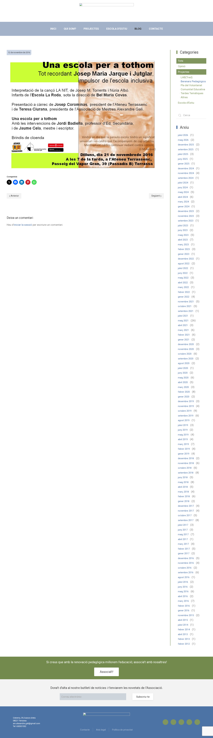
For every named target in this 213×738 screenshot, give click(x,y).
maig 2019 (183, 434)
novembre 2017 (186, 510)
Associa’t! (106, 672)
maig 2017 (183, 534)
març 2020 (183, 387)
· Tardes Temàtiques (191, 93)
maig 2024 (183, 192)
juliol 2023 (183, 225)
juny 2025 (183, 159)
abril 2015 (183, 620)
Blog (138, 28)
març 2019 (183, 444)
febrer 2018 (184, 496)
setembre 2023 (185, 220)
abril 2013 (183, 634)
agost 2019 (183, 420)
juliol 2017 (183, 525)
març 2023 (183, 244)
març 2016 (183, 601)
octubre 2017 (184, 515)
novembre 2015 (186, 615)
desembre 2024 (186, 168)
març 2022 (183, 287)
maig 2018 (183, 482)
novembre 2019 (186, 406)
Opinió (181, 66)
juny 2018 (183, 477)
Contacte (156, 28)
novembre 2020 (186, 349)
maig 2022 (183, 277)
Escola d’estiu (116, 28)
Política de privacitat (122, 729)
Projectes (91, 28)
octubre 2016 (184, 567)
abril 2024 (183, 197)
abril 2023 (183, 239)
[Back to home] (106, 10)
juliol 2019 (183, 425)
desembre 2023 (186, 211)
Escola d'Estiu (186, 102)
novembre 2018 (186, 463)
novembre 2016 (186, 563)
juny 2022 (183, 273)
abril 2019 (183, 439)
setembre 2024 (185, 178)
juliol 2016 (183, 582)
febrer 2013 (184, 639)
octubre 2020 (184, 353)
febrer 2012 (184, 643)
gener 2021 (183, 339)
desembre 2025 (186, 144)
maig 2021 (183, 320)
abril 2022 (183, 282)
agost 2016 (183, 577)
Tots (180, 60)
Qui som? (70, 28)
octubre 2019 (184, 410)
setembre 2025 (185, 149)
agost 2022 (183, 263)
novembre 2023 (186, 216)
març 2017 (183, 544)
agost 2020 (183, 363)
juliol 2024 (183, 182)
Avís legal (101, 729)
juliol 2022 (183, 268)
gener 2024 (183, 206)
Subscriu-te (143, 696)
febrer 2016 (184, 605)
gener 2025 (183, 163)
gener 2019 (183, 453)
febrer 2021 (184, 334)
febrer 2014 (184, 629)
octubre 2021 (184, 306)
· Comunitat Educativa (192, 89)
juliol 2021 (183, 315)
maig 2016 (183, 591)
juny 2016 (183, 586)
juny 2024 (183, 187)
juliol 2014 (183, 624)
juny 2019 (183, 429)
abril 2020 (183, 382)
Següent (155, 196)
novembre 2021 (186, 301)
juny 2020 (183, 372)
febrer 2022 (184, 292)
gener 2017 (183, 553)
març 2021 (183, 330)
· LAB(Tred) (186, 77)
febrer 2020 (184, 391)
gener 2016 (183, 610)
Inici (53, 28)
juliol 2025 (183, 154)
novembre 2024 (186, 173)
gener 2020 (183, 396)
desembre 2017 (186, 506)
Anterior (14, 196)
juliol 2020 (183, 368)
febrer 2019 (184, 448)
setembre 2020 (185, 358)
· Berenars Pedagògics (192, 81)
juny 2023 (183, 230)
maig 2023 (183, 235)
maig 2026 (183, 140)
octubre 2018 (184, 467)
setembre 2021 (185, 311)
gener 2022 (183, 296)
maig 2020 (183, 377)
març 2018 (183, 491)
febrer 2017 (184, 548)
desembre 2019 (186, 401)
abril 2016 (183, 596)
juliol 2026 (183, 135)
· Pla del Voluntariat (190, 85)
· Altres (183, 97)
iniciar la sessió (23, 224)
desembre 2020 (186, 344)
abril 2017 (183, 539)
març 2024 (183, 201)
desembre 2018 (186, 458)
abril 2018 (183, 487)
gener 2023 (183, 254)
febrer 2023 (184, 249)
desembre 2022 (186, 258)
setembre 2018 (185, 472)
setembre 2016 (185, 572)
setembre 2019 (185, 415)
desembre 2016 (186, 558)
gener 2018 (183, 501)
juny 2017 (183, 529)
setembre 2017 (185, 520)
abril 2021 (183, 325)
